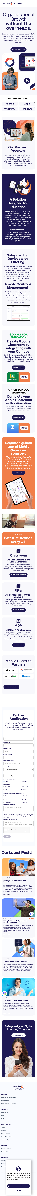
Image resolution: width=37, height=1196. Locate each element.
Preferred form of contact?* (10, 779)
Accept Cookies (18, 1186)
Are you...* (6, 767)
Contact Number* (7, 754)
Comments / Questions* (9, 804)
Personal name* (7, 736)
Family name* (6, 742)
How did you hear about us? (10, 819)
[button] (32, 3)
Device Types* (7, 784)
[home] (13, 3)
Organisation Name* (8, 760)
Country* (5, 773)
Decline (18, 1190)
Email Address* (7, 748)
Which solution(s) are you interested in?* (13, 793)
